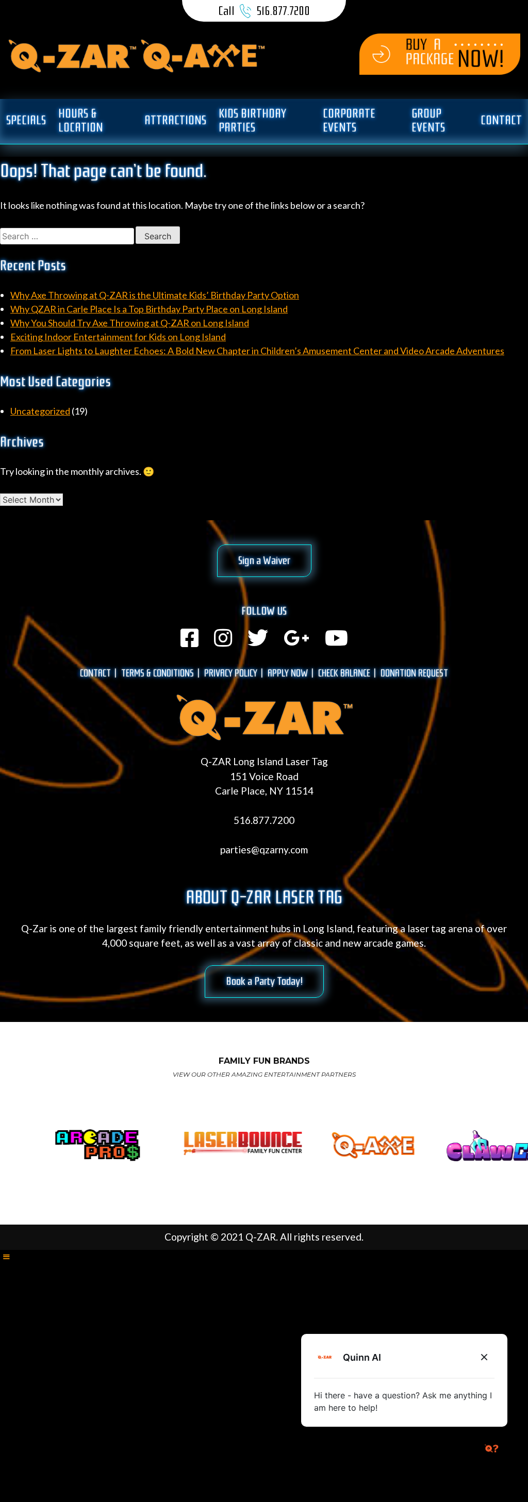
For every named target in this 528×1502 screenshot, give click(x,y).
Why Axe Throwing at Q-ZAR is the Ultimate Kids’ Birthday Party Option (154, 295)
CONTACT (95, 673)
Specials (26, 120)
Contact (501, 120)
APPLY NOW (288, 673)
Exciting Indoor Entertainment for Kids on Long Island (118, 336)
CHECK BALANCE (344, 673)
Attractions (175, 120)
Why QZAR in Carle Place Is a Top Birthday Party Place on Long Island (149, 309)
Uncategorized (40, 411)
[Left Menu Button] (6, 1256)
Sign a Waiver (264, 560)
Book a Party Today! (264, 981)
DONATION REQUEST (414, 673)
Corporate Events (349, 120)
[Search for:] (68, 235)
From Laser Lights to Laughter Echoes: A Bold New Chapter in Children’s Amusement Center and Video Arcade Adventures (257, 350)
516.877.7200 (283, 11)
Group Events (428, 120)
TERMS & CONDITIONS (157, 673)
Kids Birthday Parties (252, 120)
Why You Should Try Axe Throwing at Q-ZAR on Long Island (129, 322)
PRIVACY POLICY (230, 673)
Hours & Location (80, 120)
